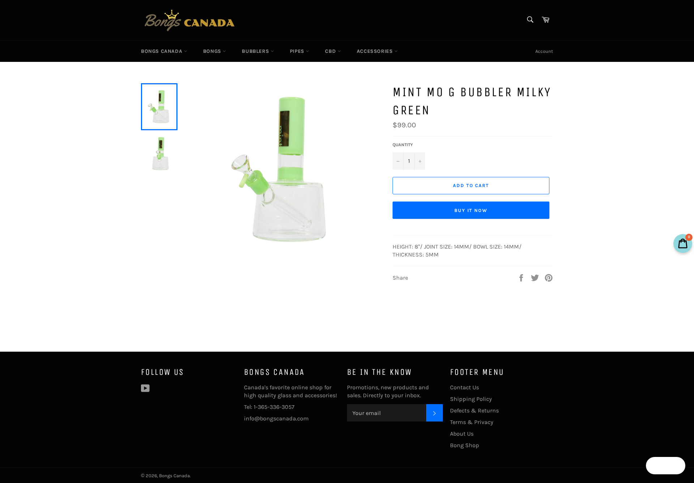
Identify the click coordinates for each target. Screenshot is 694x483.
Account (544, 51)
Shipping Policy (471, 398)
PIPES (298, 51)
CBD (331, 51)
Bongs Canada (162, 51)
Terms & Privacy (471, 422)
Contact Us (464, 387)
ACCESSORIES (375, 51)
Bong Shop (464, 445)
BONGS (213, 51)
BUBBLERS (256, 51)
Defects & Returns (474, 410)
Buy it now (471, 210)
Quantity (403, 144)
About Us (462, 433)
